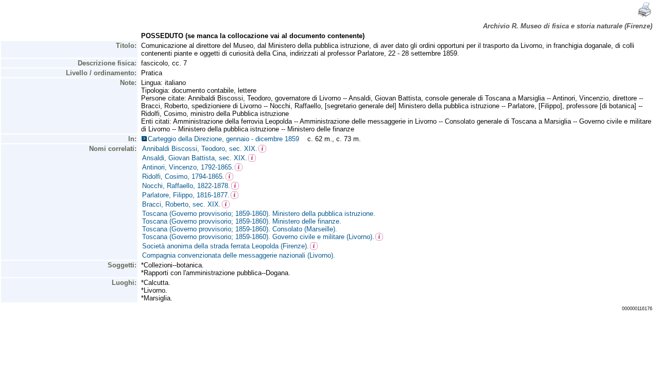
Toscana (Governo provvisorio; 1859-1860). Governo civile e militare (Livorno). (258, 237)
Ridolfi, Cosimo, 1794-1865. (183, 176)
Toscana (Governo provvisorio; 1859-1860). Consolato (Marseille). (239, 229)
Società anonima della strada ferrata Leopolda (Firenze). (225, 246)
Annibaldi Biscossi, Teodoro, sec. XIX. (199, 149)
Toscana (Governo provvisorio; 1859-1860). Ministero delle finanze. (241, 221)
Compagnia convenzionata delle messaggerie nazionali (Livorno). (238, 255)
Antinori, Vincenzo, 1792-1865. (188, 167)
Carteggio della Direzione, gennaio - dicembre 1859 (225, 139)
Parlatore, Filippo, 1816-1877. (186, 195)
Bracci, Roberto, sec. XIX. (181, 204)
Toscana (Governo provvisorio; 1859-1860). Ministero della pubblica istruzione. (258, 213)
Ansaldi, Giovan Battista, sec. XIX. (194, 158)
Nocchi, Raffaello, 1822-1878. (186, 186)
